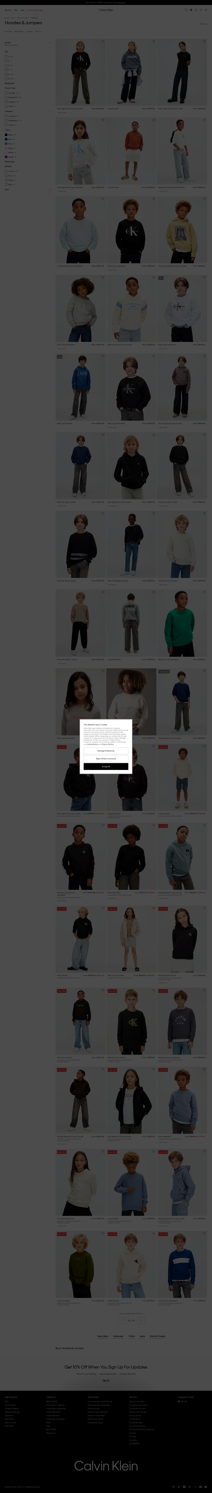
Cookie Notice (92, 744)
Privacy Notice (108, 744)
